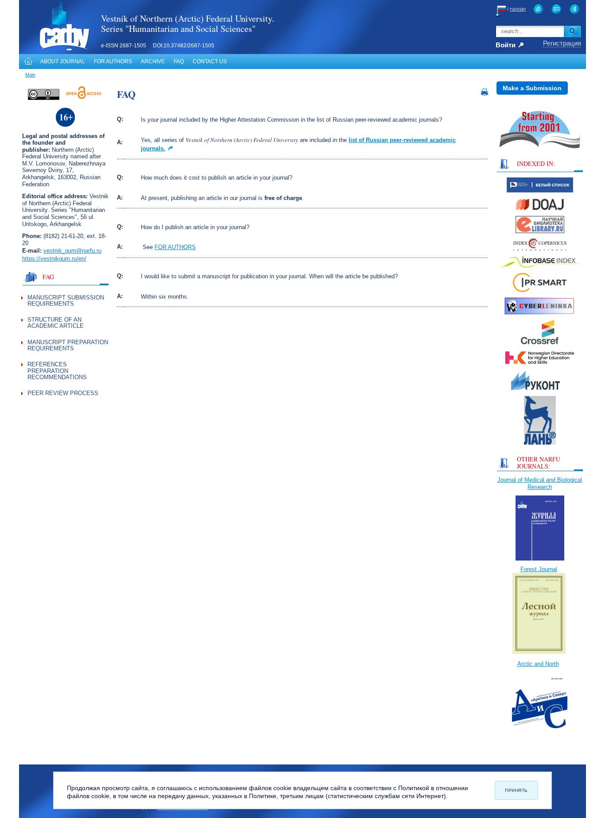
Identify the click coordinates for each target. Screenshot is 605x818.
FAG (48, 277)
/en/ (81, 258)
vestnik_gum (59, 250)
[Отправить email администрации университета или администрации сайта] (556, 9)
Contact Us (210, 61)
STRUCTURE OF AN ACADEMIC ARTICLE (55, 322)
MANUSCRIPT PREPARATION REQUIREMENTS (67, 345)
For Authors (113, 61)
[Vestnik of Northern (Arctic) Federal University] (55, 50)
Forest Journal (538, 569)
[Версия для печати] (484, 93)
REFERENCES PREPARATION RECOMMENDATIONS (57, 370)
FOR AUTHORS (175, 247)
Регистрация (562, 43)
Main (30, 74)
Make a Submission (532, 88)
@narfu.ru (88, 250)
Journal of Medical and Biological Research (539, 483)
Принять (516, 790)
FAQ (179, 61)
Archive (153, 61)
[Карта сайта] (575, 9)
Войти (506, 45)
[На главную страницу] (538, 9)
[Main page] (27, 61)
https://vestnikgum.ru (49, 258)
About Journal (62, 61)
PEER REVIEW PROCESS (62, 393)
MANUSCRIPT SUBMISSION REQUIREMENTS (65, 300)
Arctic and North (538, 664)
